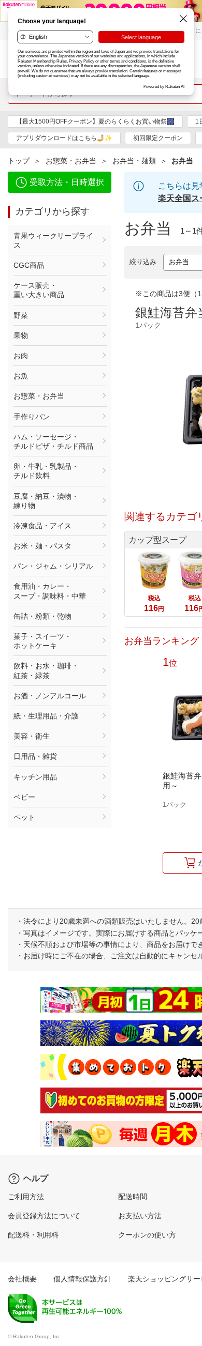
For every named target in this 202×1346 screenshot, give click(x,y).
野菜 (20, 315)
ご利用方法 (26, 1196)
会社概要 (22, 1279)
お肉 (20, 355)
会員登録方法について (44, 1216)
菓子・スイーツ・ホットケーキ (42, 641)
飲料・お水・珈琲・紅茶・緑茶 (46, 670)
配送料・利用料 (33, 1235)
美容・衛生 (31, 736)
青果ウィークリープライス (53, 240)
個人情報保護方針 (82, 1279)
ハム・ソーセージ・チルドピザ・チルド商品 (53, 441)
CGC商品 (28, 265)
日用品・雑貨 (35, 756)
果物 (20, 335)
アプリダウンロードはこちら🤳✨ (64, 138)
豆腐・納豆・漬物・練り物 (46, 501)
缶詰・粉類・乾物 (42, 616)
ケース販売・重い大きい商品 (38, 290)
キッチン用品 (35, 777)
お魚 (20, 376)
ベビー (24, 797)
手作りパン (31, 416)
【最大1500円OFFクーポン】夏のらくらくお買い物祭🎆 (95, 121)
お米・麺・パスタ (42, 546)
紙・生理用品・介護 (46, 716)
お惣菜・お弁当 (71, 161)
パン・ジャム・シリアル (53, 566)
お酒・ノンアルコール (49, 696)
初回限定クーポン (158, 138)
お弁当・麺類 (134, 161)
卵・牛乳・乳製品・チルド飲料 (46, 471)
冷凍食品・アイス (42, 526)
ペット (24, 817)
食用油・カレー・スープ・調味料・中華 (49, 591)
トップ (19, 161)
